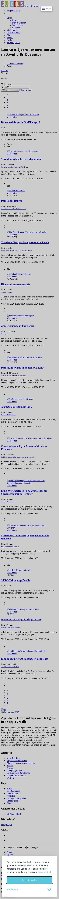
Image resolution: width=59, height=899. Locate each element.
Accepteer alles (29, 880)
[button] (46, 9)
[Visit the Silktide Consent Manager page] (49, 889)
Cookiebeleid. (44, 872)
